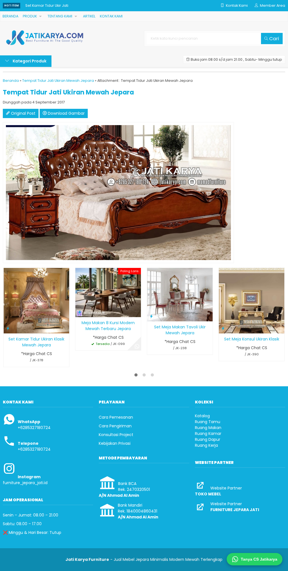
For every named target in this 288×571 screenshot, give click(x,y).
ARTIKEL (89, 16)
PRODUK (30, 16)
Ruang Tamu (207, 422)
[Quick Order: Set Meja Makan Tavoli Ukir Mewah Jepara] (151, 316)
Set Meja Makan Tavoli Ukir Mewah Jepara (180, 330)
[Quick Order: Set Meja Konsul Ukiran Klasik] (223, 328)
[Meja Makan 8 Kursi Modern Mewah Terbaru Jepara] (108, 292)
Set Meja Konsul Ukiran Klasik (251, 339)
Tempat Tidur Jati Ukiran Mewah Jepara (58, 80)
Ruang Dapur (207, 439)
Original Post (22, 113)
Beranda (11, 80)
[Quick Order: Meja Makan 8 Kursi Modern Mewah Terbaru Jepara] (79, 311)
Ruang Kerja (206, 445)
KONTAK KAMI (111, 16)
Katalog (202, 416)
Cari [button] (273, 38)
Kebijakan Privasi (114, 443)
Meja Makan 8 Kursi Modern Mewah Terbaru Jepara (108, 325)
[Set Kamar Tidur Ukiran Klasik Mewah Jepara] (36, 300)
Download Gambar (66, 113)
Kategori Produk (29, 61)
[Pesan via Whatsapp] (137, 346)
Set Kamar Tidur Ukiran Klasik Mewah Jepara (36, 342)
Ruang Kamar (208, 433)
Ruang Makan (208, 427)
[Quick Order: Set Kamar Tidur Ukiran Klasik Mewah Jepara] (8, 328)
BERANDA (10, 16)
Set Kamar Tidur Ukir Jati (46, 5)
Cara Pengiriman (115, 426)
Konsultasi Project (116, 434)
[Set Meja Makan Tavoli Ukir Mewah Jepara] (180, 294)
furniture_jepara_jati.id (25, 483)
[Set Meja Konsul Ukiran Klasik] (251, 300)
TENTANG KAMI (60, 16)
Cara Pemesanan (116, 417)
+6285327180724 (34, 427)
